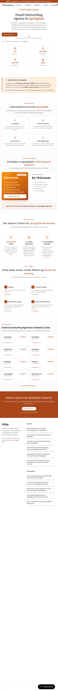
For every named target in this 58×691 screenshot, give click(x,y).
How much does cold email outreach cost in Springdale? (39, 435)
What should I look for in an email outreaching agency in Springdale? (36, 429)
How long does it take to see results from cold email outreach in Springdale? (38, 455)
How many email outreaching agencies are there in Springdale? (39, 442)
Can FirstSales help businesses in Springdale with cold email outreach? (37, 496)
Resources (37, 5)
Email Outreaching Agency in (13, 41)
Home (3, 41)
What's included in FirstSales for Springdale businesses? (39, 502)
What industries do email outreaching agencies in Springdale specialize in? (37, 448)
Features (18, 5)
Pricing (46, 5)
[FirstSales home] (8, 5)
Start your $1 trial (9, 34)
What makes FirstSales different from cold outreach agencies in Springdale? (39, 489)
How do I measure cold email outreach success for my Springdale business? (37, 483)
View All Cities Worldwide (28, 385)
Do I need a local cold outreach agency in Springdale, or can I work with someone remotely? (38, 462)
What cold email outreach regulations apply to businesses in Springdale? (39, 477)
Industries (28, 5)
